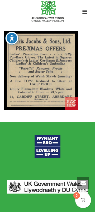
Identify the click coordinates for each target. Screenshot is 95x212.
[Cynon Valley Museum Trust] (47, 12)
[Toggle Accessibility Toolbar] (12, 38)
